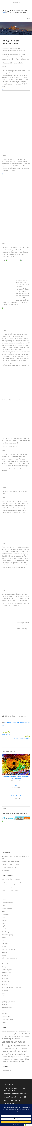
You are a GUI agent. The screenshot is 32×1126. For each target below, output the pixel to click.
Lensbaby (4, 955)
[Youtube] (17, 2)
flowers (23, 1036)
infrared (22, 1039)
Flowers (4, 937)
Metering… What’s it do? (22, 882)
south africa (5, 999)
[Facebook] (13, 2)
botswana (4, 920)
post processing (18, 724)
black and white (5, 1034)
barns (20, 1031)
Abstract (4, 900)
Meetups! (4, 967)
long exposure (17, 1048)
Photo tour (5, 975)
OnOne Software (6, 972)
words (3, 725)
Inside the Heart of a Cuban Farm (11, 861)
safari (3, 993)
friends (26, 1036)
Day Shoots (5, 926)
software (21, 1057)
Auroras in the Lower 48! (9, 867)
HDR (29, 1036)
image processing (13, 1039)
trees (3, 1010)
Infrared (4, 946)
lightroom (8, 1048)
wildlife (4, 1022)
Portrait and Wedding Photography (11, 987)
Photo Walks (5, 981)
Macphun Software (7, 964)
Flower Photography (7, 935)
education (5, 1036)
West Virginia (21, 1061)
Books (3, 917)
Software (11, 50)
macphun (25, 1048)
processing (16, 1057)
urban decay (14, 1059)
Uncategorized (22, 50)
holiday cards (23, 722)
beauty (3, 911)
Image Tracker (14, 885)
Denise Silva (6, 48)
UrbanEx (21, 1059)
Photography (14, 1054)
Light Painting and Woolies (9, 958)
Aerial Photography (7, 902)
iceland (4, 1039)
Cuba (3, 923)
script (23, 724)
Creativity (8, 722)
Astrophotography (7, 908)
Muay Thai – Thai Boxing (13, 879)
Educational (5, 929)
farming (18, 1036)
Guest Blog (5, 943)
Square (16, 785)
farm (15, 1036)
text (27, 724)
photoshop (10, 724)
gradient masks (15, 722)
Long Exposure (6, 961)
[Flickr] (15, 2)
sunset (4, 1059)
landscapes (5, 952)
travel (9, 1059)
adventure (10, 1031)
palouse (5, 1054)
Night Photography (7, 969)
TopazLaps (4, 1004)
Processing (5, 50)
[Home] (2, 31)
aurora (17, 1031)
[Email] (19, 2)
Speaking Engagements (8, 1002)
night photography (20, 1051)
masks (4, 1051)
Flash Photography (7, 932)
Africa (3, 905)
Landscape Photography (8, 949)
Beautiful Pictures (26, 1031)
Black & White (6, 914)
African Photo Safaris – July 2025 (11, 864)
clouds (17, 1033)
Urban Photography (7, 1019)
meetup (9, 1051)
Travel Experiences (7, 1007)
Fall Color (11, 1036)
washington (13, 1061)
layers (27, 1046)
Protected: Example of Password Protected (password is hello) (16, 777)
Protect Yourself (16, 796)
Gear (3, 940)
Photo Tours (5, 978)
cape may (12, 1034)
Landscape (7, 1041)
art (5, 722)
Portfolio (4, 984)
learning (3, 1048)
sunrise (26, 1057)
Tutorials (16, 50)
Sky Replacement (6, 870)
